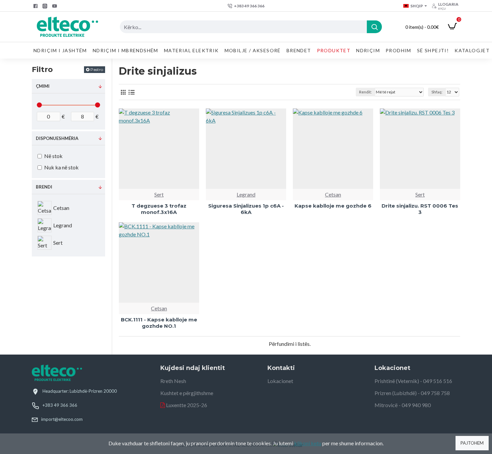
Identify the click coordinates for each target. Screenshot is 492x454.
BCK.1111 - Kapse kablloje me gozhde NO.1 (159, 322)
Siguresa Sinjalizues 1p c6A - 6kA (246, 209)
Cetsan (333, 194)
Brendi (44, 187)
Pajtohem (472, 443)
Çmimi (43, 86)
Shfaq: (436, 91)
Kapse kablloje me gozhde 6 (333, 206)
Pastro (96, 69)
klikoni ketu (307, 443)
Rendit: (365, 91)
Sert (159, 194)
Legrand (246, 194)
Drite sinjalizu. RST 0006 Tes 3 (420, 209)
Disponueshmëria (57, 138)
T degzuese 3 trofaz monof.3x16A (159, 209)
